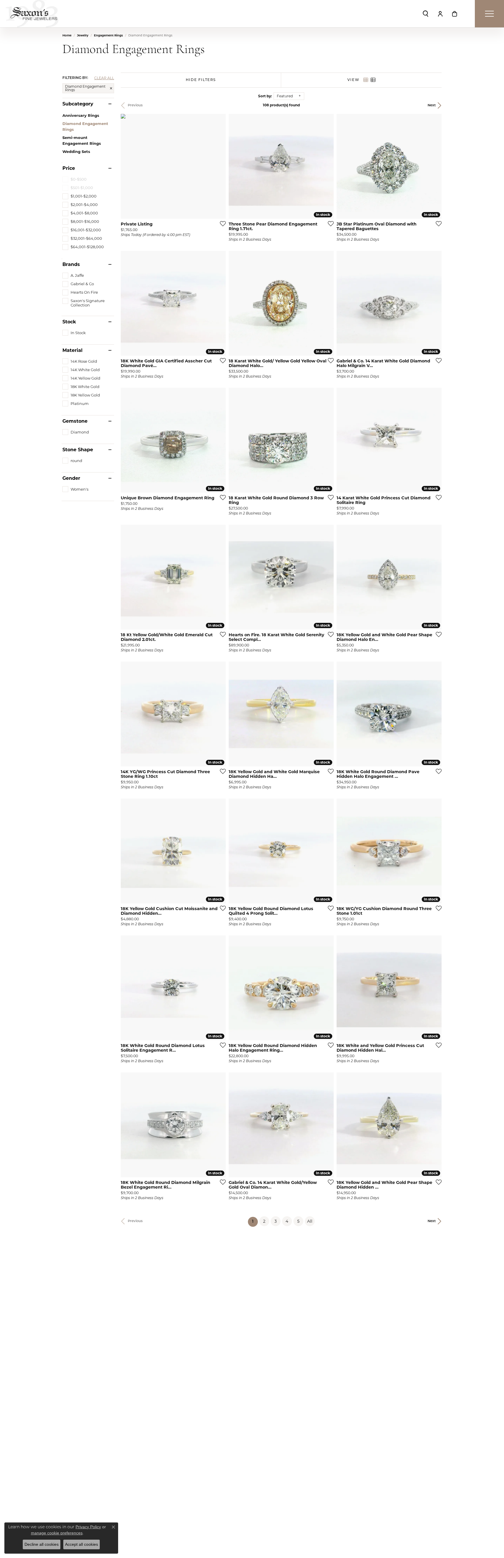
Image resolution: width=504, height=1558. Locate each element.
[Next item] (327, 166)
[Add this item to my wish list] (221, 223)
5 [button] (298, 1221)
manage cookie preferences (57, 1533)
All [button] (309, 1221)
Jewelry (82, 35)
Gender (71, 478)
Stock (69, 322)
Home (66, 35)
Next (432, 105)
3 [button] (275, 1221)
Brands (71, 264)
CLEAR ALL (104, 78)
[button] (425, 13)
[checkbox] (79, 196)
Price (68, 168)
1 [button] (255, 1221)
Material (72, 350)
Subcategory (77, 104)
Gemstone (75, 421)
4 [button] (287, 1221)
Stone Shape (77, 449)
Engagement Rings (108, 35)
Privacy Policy (88, 1526)
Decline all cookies (41, 1544)
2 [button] (264, 1221)
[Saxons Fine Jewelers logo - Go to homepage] (32, 13)
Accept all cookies (81, 1544)
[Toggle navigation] (489, 13)
